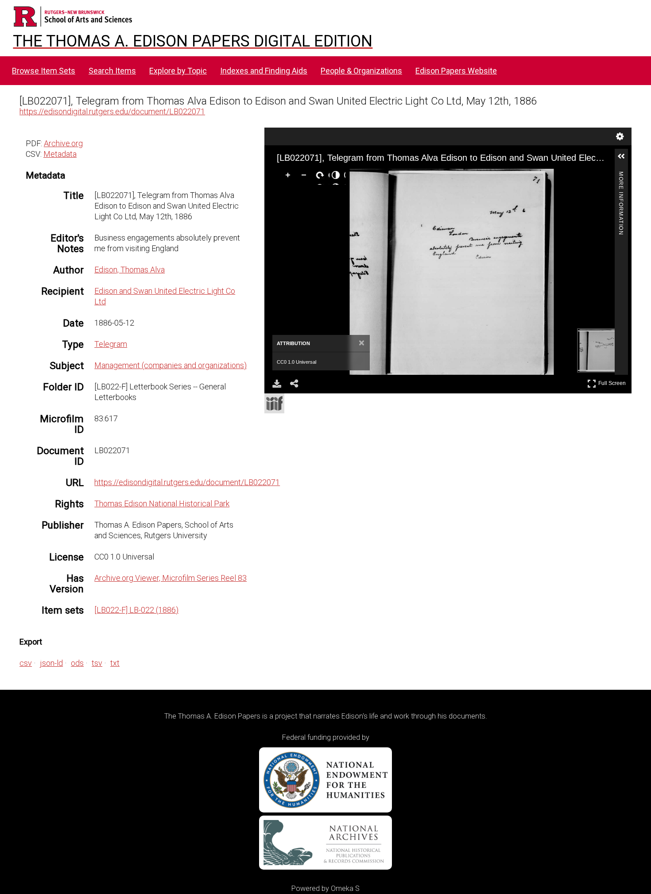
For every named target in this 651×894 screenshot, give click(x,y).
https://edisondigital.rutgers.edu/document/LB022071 (112, 111)
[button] (625, 160)
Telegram (110, 344)
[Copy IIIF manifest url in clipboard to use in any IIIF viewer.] (274, 403)
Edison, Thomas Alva (129, 269)
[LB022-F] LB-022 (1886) (136, 609)
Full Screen (613, 381)
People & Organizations (361, 70)
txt (115, 663)
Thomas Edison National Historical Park (161, 503)
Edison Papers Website (456, 70)
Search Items (112, 70)
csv (25, 663)
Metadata (60, 154)
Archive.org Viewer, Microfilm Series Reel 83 (170, 578)
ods (77, 663)
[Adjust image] (337, 177)
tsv (97, 663)
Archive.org (63, 143)
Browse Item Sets (43, 70)
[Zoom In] (290, 177)
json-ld (51, 663)
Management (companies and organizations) (170, 365)
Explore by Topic (178, 70)
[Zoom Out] (306, 177)
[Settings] (620, 136)
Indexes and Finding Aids (263, 70)
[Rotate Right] (321, 177)
